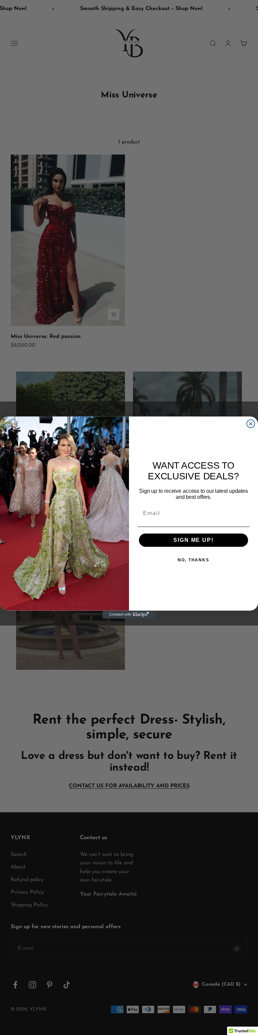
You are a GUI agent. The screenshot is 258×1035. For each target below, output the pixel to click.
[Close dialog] (251, 424)
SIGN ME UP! (193, 540)
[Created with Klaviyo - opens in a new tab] (129, 614)
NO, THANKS (193, 560)
